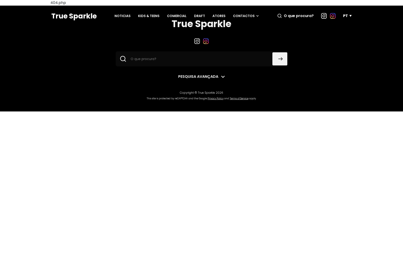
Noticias (123, 16)
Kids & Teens (149, 16)
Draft (199, 16)
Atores (219, 16)
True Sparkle (74, 16)
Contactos (244, 16)
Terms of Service (239, 98)
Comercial (177, 16)
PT (345, 15)
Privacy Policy (215, 98)
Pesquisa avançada (198, 76)
